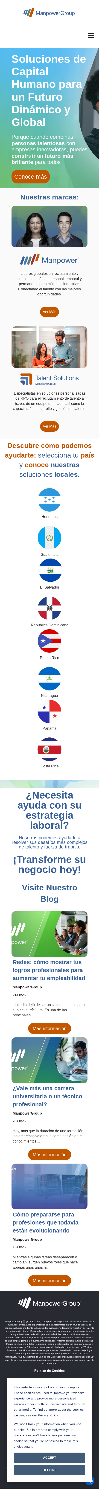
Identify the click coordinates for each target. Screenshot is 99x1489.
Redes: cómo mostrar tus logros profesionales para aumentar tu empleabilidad (49, 970)
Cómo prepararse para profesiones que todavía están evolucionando (46, 1222)
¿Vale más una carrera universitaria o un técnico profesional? (47, 1096)
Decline (50, 1470)
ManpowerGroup (27, 987)
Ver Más (49, 312)
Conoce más (30, 176)
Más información (50, 1028)
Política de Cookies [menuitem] (49, 1370)
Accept (49, 1457)
